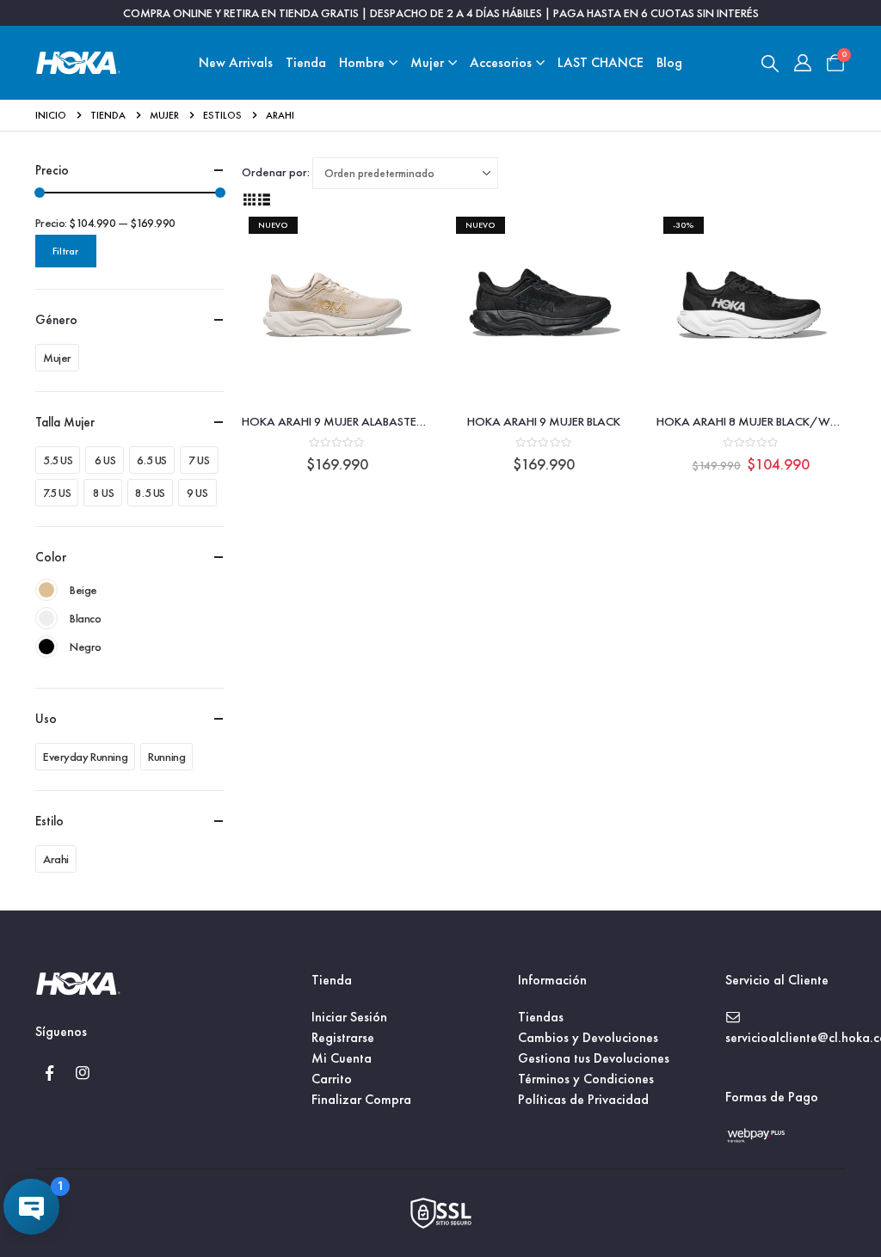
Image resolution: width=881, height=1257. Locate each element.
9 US (197, 492)
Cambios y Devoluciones (588, 1037)
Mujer (427, 62)
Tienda (306, 62)
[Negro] (46, 646)
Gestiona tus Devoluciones (593, 1058)
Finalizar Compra (361, 1099)
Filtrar (65, 251)
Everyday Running (85, 756)
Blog (669, 62)
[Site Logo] (78, 63)
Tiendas (541, 1017)
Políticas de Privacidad (583, 1099)
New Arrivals (236, 62)
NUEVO (273, 224)
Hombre (362, 62)
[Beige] (46, 590)
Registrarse (342, 1037)
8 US (103, 492)
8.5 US (149, 492)
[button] (770, 63)
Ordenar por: (276, 172)
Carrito (331, 1079)
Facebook (50, 1073)
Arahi (56, 859)
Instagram (82, 1073)
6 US (105, 460)
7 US (198, 460)
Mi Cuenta (341, 1058)
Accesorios (501, 62)
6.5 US (151, 460)
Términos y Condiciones (586, 1079)
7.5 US (57, 492)
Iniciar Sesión (349, 1017)
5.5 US (57, 460)
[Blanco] (46, 618)
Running (166, 756)
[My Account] (802, 62)
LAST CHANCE (601, 62)
